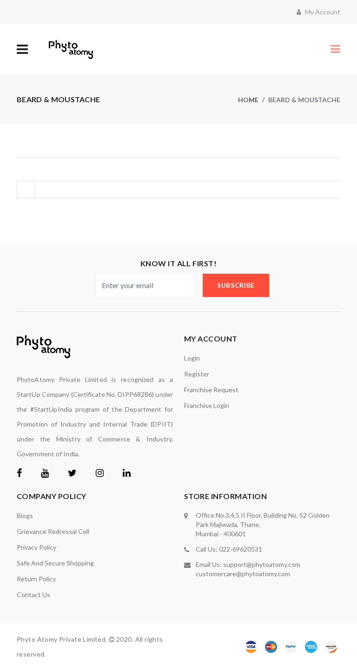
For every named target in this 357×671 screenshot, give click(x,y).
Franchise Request (211, 390)
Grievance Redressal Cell (53, 531)
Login (192, 358)
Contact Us (33, 595)
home (248, 100)
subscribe (236, 285)
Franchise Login (206, 405)
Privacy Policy (36, 547)
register (196, 374)
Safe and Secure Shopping (55, 563)
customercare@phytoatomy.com (243, 574)
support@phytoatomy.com (261, 564)
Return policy (36, 579)
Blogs (25, 516)
